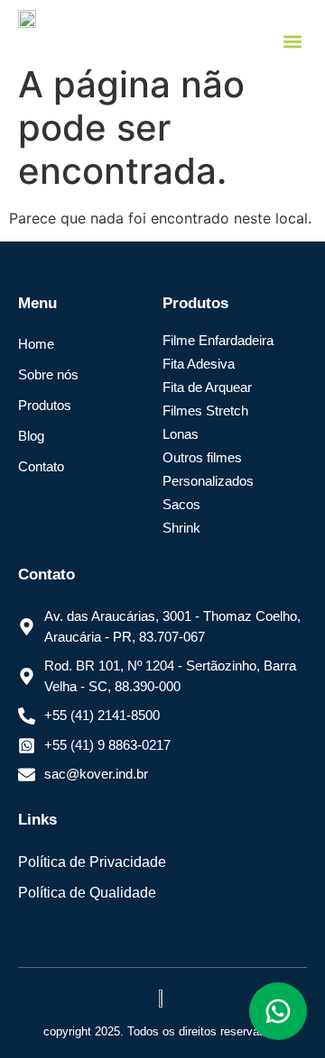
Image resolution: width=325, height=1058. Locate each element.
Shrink (181, 527)
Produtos (44, 405)
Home (36, 343)
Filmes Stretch (205, 410)
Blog (31, 435)
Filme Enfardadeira (218, 340)
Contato (41, 466)
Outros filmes (202, 457)
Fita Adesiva (198, 363)
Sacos (181, 504)
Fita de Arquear (207, 387)
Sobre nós (48, 374)
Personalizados (208, 480)
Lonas (180, 434)
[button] (292, 41)
